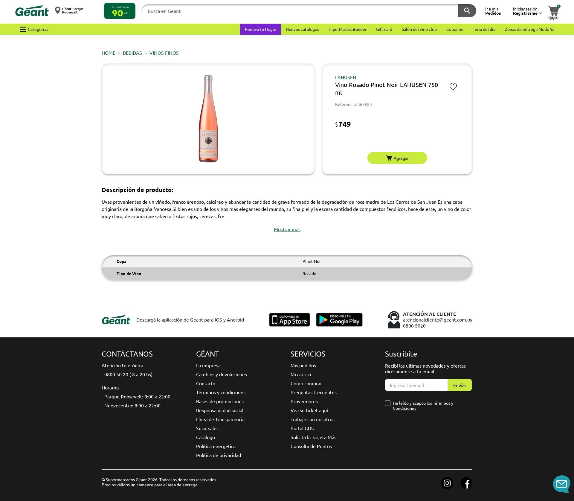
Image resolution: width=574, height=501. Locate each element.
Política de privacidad (218, 455)
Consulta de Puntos (311, 446)
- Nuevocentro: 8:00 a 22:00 (131, 405)
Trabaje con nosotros (313, 419)
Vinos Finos (164, 53)
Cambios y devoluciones (221, 374)
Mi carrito (301, 374)
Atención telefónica (122, 365)
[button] (119, 11)
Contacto (205, 383)
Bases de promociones (220, 401)
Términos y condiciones (220, 392)
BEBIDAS (132, 53)
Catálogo (205, 437)
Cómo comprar (306, 383)
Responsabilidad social (219, 410)
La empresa (208, 365)
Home (108, 53)
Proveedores (304, 401)
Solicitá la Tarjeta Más (313, 437)
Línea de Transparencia (220, 419)
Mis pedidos (303, 365)
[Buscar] (467, 10)
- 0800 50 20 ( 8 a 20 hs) (127, 374)
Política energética (216, 446)
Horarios (111, 387)
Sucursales (207, 428)
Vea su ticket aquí (309, 410)
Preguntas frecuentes (314, 392)
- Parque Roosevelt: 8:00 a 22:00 (136, 396)
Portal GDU (303, 428)
